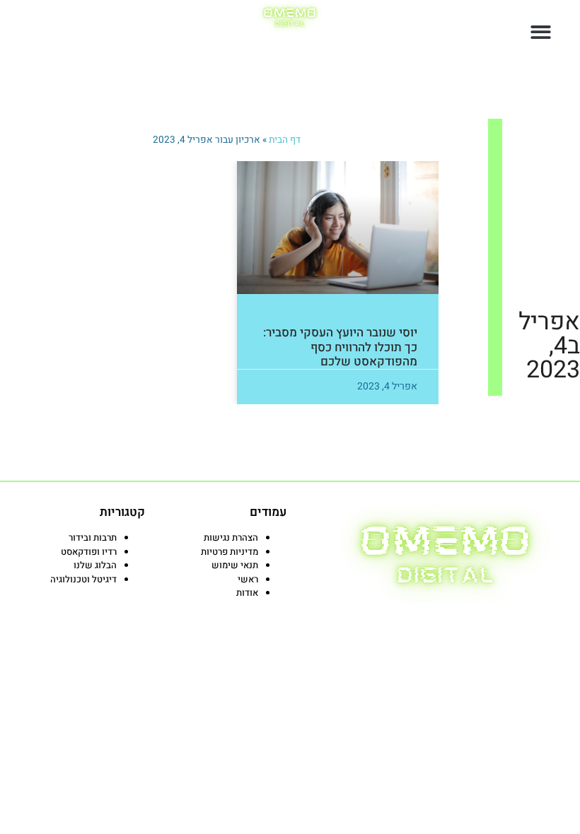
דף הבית (285, 140)
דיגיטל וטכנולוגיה (83, 579)
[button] (541, 32)
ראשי (248, 579)
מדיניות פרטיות (229, 551)
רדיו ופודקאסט (89, 551)
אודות (247, 592)
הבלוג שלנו (95, 565)
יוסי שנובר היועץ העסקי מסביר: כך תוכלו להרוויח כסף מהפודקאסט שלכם (340, 347)
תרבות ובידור (93, 537)
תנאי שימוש (234, 565)
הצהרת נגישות (231, 537)
